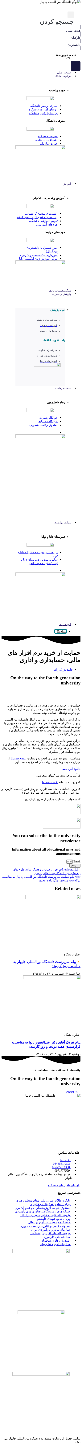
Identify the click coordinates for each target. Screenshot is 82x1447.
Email (76, 861)
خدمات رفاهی (63, 388)
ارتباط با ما (65, 624)
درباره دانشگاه (63, 76)
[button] (57, 18)
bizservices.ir (19, 758)
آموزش (67, 183)
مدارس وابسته (63, 522)
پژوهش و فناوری (61, 293)
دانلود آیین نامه (71, 768)
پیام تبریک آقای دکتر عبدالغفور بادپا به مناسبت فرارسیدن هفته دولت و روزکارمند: (46, 1044)
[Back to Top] (79, 1431)
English (61, 631)
